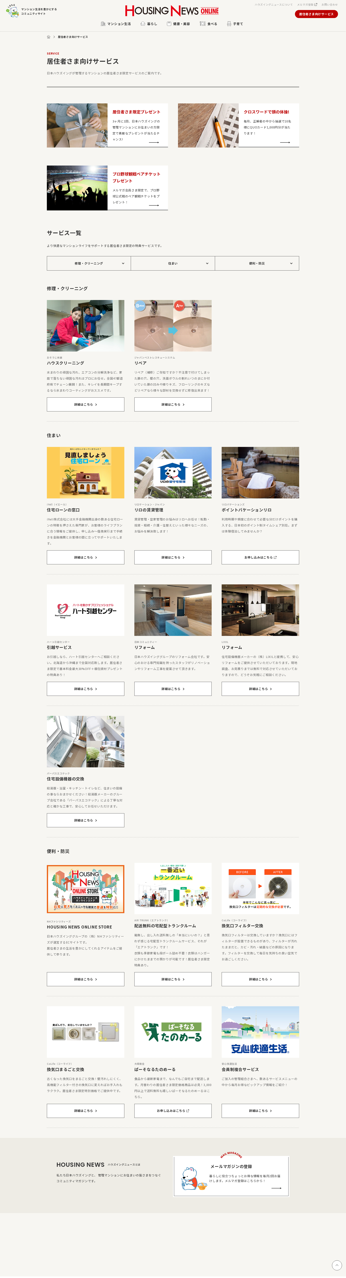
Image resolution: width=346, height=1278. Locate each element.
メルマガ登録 (305, 4)
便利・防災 (257, 263)
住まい (173, 263)
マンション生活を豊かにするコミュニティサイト (39, 11)
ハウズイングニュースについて (274, 4)
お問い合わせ (330, 4)
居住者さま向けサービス (316, 14)
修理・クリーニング (89, 263)
